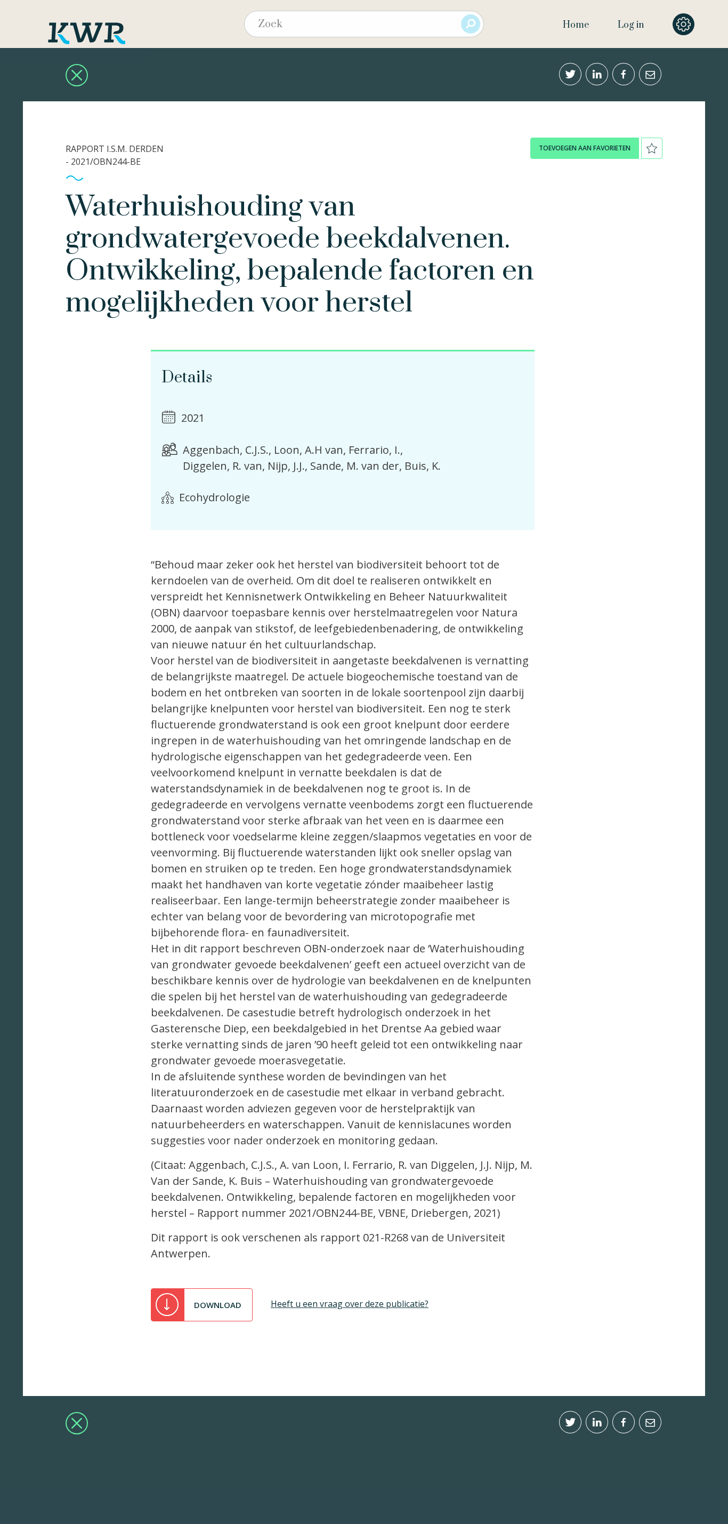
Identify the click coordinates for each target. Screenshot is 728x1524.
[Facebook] (623, 74)
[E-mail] (650, 74)
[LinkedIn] (597, 74)
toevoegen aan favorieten (584, 148)
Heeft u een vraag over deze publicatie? (349, 1304)
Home (576, 25)
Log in (631, 25)
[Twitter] (570, 74)
